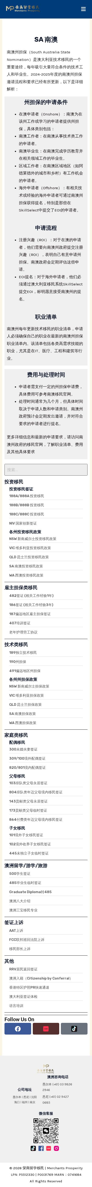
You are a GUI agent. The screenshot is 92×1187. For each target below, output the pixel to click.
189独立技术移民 (23, 653)
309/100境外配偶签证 (27, 758)
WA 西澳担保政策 (22, 723)
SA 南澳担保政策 (22, 714)
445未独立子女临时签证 (29, 853)
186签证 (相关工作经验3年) (31, 605)
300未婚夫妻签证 (23, 749)
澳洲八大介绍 (19, 901)
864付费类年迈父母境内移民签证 (36, 819)
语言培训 (16, 1006)
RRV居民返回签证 (23, 969)
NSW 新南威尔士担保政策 (29, 686)
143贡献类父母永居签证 (28, 801)
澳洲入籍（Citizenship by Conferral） (41, 978)
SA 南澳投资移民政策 (26, 566)
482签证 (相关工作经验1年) (31, 596)
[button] (83, 9)
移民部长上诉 (19, 949)
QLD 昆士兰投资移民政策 (29, 557)
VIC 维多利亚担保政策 (26, 695)
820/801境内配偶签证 (27, 767)
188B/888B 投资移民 (26, 505)
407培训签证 (19, 623)
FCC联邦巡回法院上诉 (26, 940)
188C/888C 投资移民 (26, 514)
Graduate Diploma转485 (30, 892)
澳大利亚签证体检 (23, 997)
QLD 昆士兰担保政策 (25, 705)
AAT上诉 (16, 930)
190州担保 (17, 662)
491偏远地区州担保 (25, 671)
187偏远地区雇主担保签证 (30, 614)
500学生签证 (19, 874)
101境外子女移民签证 (26, 835)
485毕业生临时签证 (25, 883)
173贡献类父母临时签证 (28, 810)
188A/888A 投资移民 (26, 496)
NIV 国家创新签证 (23, 523)
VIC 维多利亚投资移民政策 (30, 548)
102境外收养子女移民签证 (30, 844)
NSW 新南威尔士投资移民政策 (32, 539)
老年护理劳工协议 (23, 632)
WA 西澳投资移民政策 (26, 575)
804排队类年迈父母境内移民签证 (36, 792)
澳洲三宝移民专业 (23, 910)
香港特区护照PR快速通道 (29, 987)
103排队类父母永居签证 (28, 783)
